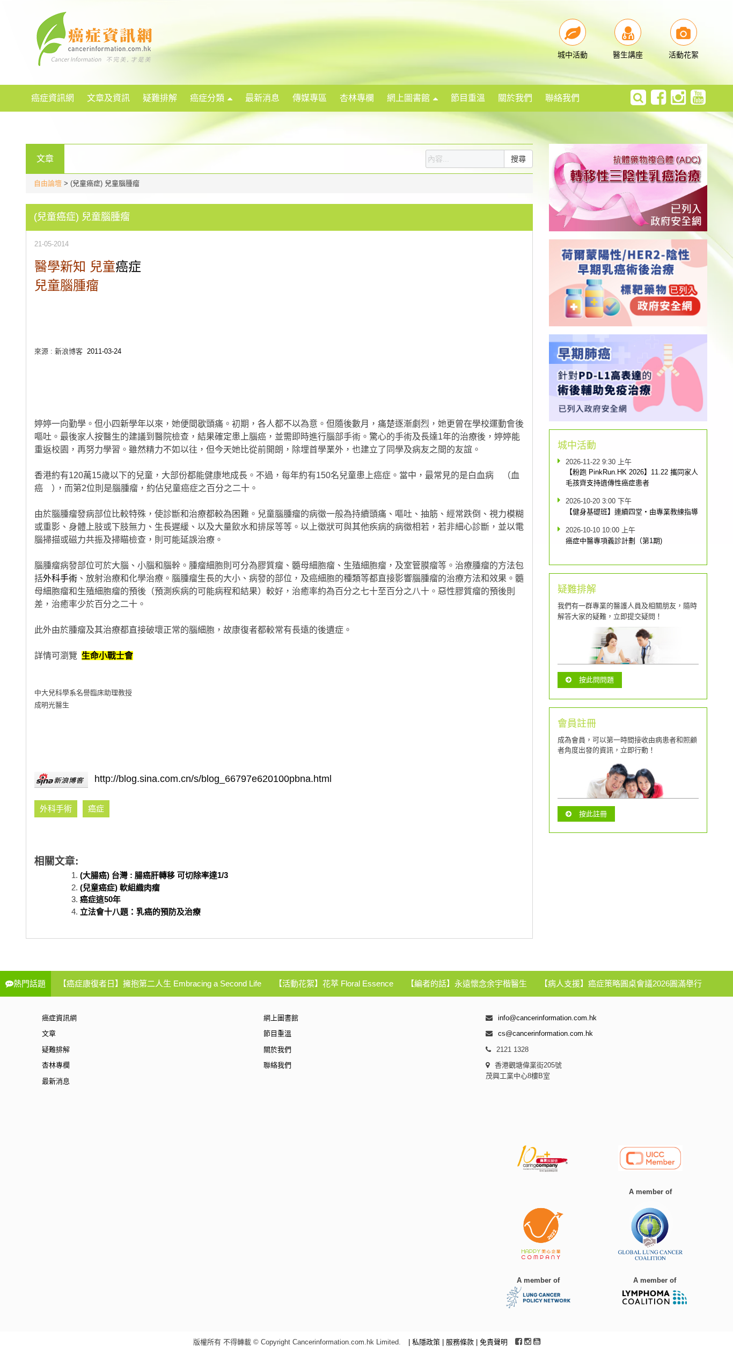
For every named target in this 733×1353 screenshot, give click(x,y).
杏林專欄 (357, 98)
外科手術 (60, 578)
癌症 (128, 266)
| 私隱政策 (425, 1342)
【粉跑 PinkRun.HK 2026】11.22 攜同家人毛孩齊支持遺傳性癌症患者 (632, 477)
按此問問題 (596, 680)
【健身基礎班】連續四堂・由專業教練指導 (632, 512)
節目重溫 (468, 98)
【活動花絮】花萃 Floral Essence (333, 983)
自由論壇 (48, 183)
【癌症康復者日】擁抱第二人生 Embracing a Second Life (159, 983)
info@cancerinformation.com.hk (547, 1018)
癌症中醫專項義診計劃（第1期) (614, 541)
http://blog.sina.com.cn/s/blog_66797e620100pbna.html (213, 778)
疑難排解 (160, 98)
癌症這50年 (100, 899)
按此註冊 (593, 814)
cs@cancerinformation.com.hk (545, 1033)
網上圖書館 (408, 98)
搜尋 (518, 159)
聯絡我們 (562, 98)
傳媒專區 (309, 98)
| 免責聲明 (492, 1342)
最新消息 (262, 98)
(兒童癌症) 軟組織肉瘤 (120, 887)
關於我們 (515, 98)
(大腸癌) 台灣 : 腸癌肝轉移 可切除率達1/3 (154, 875)
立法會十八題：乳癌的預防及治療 (140, 911)
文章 (49, 1033)
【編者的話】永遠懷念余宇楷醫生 (466, 983)
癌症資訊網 (52, 98)
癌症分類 (207, 98)
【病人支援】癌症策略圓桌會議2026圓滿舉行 (621, 983)
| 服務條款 (459, 1342)
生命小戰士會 (107, 655)
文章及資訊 (108, 98)
